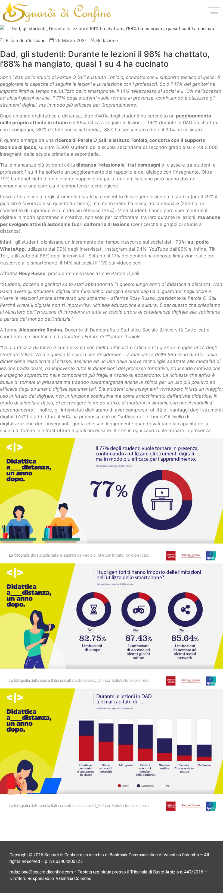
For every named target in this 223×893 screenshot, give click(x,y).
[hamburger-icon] (214, 12)
